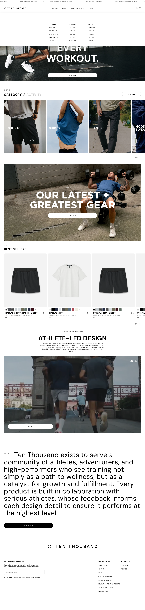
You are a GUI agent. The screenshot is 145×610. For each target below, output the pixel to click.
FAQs (100, 573)
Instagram (124, 565)
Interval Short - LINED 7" (104, 313)
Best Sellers (53, 27)
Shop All (53, 41)
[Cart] (140, 8)
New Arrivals (53, 31)
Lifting (91, 34)
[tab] (13, 94)
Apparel (64, 8)
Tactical (72, 37)
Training (91, 27)
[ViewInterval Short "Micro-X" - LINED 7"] (25, 280)
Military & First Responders (109, 584)
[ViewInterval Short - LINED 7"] (113, 280)
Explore (90, 8)
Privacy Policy (103, 591)
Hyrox (91, 41)
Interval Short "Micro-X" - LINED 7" (21, 313)
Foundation (72, 41)
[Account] (137, 8)
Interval (72, 27)
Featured (55, 8)
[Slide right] (140, 157)
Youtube (124, 569)
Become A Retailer (105, 580)
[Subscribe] (41, 572)
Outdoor (91, 37)
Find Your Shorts (77, 8)
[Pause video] (135, 361)
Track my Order (103, 565)
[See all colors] (35, 309)
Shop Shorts (53, 34)
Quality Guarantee (105, 576)
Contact (101, 569)
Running (91, 31)
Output (72, 34)
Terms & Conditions (105, 588)
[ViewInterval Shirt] (69, 280)
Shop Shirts (53, 37)
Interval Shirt (56, 313)
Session (72, 31)
